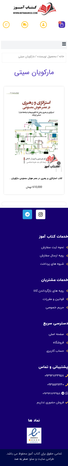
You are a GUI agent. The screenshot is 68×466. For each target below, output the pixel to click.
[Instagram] (40, 214)
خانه (61, 56)
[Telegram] (27, 214)
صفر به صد (21, 459)
